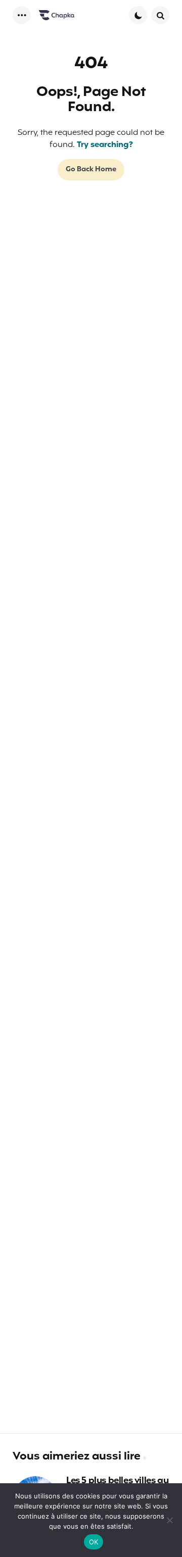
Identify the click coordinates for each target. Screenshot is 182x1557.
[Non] (169, 1520)
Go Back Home (91, 169)
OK (94, 1542)
